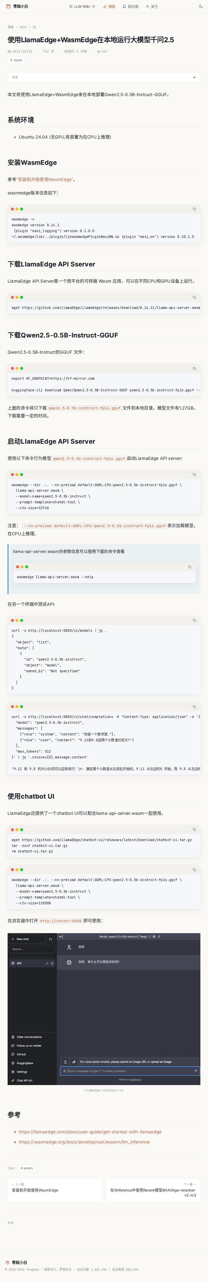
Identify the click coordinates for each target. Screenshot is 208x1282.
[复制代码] (194, 209)
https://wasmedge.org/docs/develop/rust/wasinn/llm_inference (84, 1141)
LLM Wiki (84, 6)
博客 (111, 6)
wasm (16, 60)
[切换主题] (201, 6)
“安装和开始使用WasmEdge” (44, 179)
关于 (154, 6)
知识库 (133, 6)
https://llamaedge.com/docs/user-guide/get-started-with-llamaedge (90, 1131)
